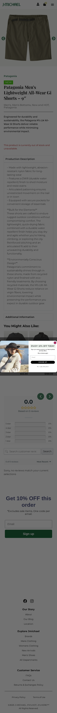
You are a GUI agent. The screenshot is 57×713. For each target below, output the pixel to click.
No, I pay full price (42, 366)
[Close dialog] (55, 342)
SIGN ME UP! (42, 362)
